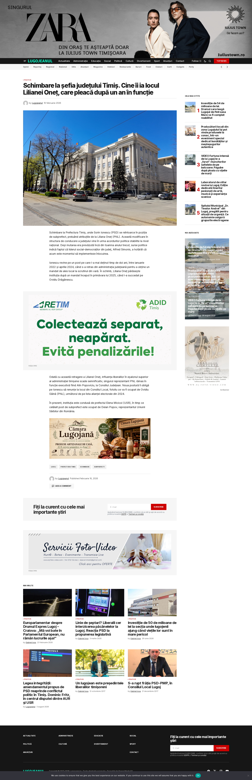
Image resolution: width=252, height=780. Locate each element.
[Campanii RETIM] (100, 329)
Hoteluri (111, 67)
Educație (98, 736)
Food (148, 67)
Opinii (26, 67)
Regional (50, 67)
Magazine (98, 67)
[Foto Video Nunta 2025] (100, 551)
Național (63, 67)
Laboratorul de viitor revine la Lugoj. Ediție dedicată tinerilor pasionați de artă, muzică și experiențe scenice (214, 189)
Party (191, 67)
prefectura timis (68, 467)
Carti (169, 67)
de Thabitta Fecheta (196, 259)
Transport (194, 243)
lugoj (53, 467)
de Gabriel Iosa (194, 289)
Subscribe (159, 507)
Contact (134, 752)
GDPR (123, 514)
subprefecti (99, 467)
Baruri (139, 67)
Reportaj (37, 67)
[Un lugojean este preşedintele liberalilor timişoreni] (99, 663)
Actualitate (194, 297)
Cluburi (158, 67)
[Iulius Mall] (126, 29)
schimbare (84, 467)
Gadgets (180, 67)
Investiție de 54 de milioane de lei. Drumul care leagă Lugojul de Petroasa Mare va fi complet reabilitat (213, 110)
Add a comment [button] (63, 486)
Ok (198, 775)
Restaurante (125, 67)
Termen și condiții (136, 514)
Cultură (63, 744)
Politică (27, 80)
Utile (74, 67)
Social (192, 267)
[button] (25, 61)
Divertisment (101, 744)
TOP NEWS (221, 61)
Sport (133, 744)
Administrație (66, 736)
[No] (248, 775)
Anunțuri (85, 67)
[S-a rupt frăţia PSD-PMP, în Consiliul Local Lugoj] (152, 663)
